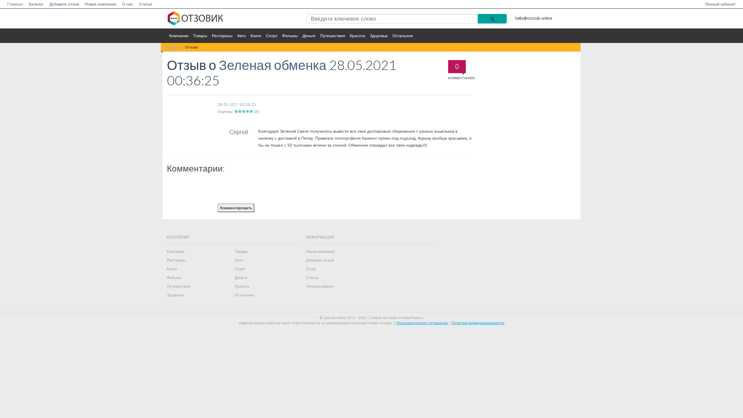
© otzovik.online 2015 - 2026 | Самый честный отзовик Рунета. (372, 318)
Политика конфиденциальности (478, 323)
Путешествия (332, 35)
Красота (357, 35)
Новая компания (100, 4)
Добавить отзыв (64, 4)
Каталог (36, 4)
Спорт (271, 35)
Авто (241, 35)
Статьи (145, 4)
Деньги (308, 35)
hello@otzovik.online (533, 18)
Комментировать (236, 208)
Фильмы (290, 35)
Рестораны (222, 35)
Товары (200, 35)
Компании (178, 35)
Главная (15, 4)
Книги (255, 35)
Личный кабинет (720, 4)
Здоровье (379, 35)
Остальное (402, 35)
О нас (127, 4)
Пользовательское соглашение (422, 323)
